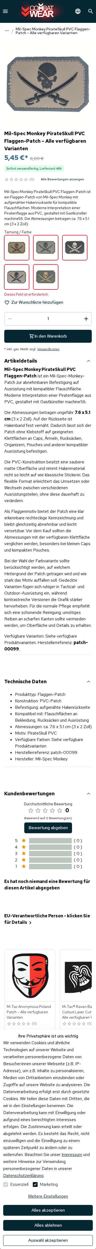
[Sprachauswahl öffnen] (78, 11)
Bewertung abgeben (48, 828)
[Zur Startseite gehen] (39, 11)
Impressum (72, 1154)
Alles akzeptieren (48, 1210)
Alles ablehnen (48, 1225)
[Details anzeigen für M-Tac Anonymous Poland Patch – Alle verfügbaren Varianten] (30, 975)
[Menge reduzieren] (10, 318)
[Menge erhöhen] (86, 318)
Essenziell (19, 1184)
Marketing (49, 1184)
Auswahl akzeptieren (48, 1240)
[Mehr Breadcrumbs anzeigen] (7, 30)
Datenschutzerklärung (23, 1175)
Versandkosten (48, 349)
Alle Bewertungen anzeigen (62, 179)
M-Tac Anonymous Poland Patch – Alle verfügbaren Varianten (29, 1012)
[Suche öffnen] (90, 11)
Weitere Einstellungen (48, 1196)
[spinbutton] (48, 318)
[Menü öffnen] (5, 11)
